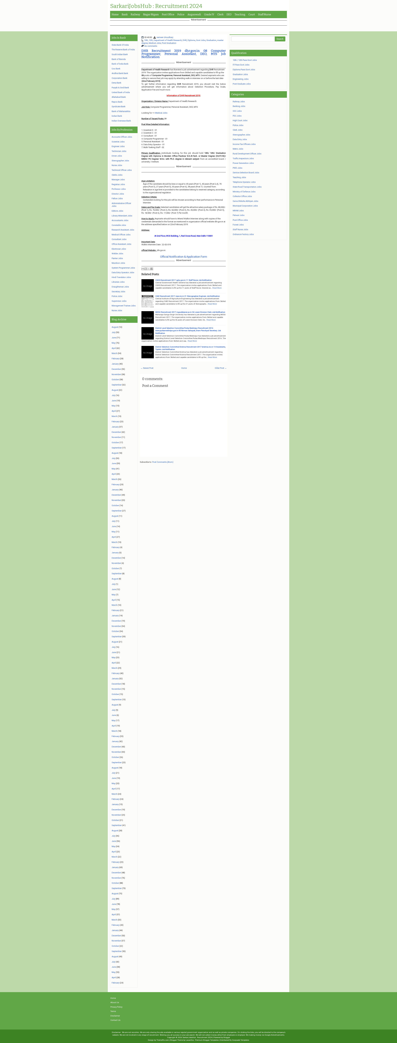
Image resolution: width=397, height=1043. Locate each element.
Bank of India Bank (120, 64)
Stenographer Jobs (120, 160)
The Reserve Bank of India (123, 49)
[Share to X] (148, 268)
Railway (135, 14)
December (116, 369)
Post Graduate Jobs (242, 84)
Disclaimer (115, 1016)
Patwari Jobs (238, 215)
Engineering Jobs (240, 79)
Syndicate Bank (118, 106)
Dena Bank (116, 83)
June (114, 337)
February (115, 358)
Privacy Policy (116, 1007)
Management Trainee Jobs (124, 305)
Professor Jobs (119, 189)
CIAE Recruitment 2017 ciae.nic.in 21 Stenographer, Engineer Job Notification (187, 296)
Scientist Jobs (118, 142)
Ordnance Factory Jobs (243, 234)
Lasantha (190, 1040)
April (114, 348)
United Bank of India (121, 92)
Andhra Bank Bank (120, 73)
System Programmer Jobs (123, 268)
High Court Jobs (240, 120)
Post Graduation (169, 43)
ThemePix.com (162, 1040)
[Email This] (142, 268)
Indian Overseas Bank (121, 121)
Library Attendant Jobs (122, 216)
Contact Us (115, 1020)
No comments (150, 46)
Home (115, 14)
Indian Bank (117, 116)
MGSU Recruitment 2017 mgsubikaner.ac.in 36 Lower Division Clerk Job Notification (190, 312)
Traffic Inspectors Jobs (243, 158)
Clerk (220, 14)
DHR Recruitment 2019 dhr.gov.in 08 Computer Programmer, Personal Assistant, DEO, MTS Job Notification (183, 54)
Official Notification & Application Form (183, 256)
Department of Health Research (168, 40)
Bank (125, 14)
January (115, 364)
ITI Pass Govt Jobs (241, 65)
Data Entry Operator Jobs (123, 272)
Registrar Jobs (118, 184)
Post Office (168, 14)
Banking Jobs (239, 106)
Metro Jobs (238, 149)
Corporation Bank (119, 78)
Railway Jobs (239, 101)
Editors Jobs (117, 211)
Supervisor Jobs (119, 301)
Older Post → (221, 368)
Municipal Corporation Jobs (245, 206)
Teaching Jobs (239, 177)
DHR (185, 40)
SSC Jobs (237, 111)
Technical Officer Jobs (122, 170)
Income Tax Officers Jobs (244, 144)
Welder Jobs (117, 253)
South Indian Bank (120, 54)
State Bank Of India (120, 45)
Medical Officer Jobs (121, 234)
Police (180, 14)
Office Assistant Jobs (121, 244)
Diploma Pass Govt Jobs (244, 69)
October (115, 379)
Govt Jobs (200, 40)
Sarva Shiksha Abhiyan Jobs (245, 201)
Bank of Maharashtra (121, 111)
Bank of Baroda (119, 59)
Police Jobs (117, 296)
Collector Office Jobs (242, 196)
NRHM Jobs (238, 210)
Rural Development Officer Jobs (247, 153)
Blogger (226, 1037)
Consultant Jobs (119, 239)
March (114, 353)
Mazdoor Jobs (118, 263)
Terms (113, 1011)
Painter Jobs (117, 258)
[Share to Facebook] (151, 268)
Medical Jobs (155, 43)
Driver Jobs (117, 156)
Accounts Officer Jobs (122, 137)
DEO (229, 14)
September (117, 385)
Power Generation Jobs (243, 163)
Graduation (211, 40)
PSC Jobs (237, 116)
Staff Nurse (264, 14)
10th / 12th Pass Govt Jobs (245, 60)
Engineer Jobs (118, 146)
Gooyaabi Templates (240, 1040)
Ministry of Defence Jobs (244, 191)
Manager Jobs (118, 179)
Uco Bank (116, 68)
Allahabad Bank (119, 97)
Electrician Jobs (119, 249)
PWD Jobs (237, 168)
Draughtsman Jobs (120, 287)
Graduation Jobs (240, 74)
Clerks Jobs (117, 175)
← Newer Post (147, 368)
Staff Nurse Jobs (240, 229)
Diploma (191, 40)
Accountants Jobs (120, 220)
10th (146, 40)
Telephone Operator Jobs (244, 182)
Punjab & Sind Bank (120, 87)
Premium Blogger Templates (207, 1040)
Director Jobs (118, 194)
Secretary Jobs (118, 291)
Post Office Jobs (240, 220)
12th (151, 40)
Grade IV (209, 14)
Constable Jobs (119, 225)
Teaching (240, 14)
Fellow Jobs (117, 198)
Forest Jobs (238, 225)
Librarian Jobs (118, 282)
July (113, 332)
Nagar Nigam (151, 14)
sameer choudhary (165, 37)
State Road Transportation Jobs (247, 187)
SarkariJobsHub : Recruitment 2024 (156, 6)
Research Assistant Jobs (123, 230)
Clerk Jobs (237, 130)
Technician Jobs (119, 151)
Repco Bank (117, 102)
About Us (114, 1002)
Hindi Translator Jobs (121, 277)
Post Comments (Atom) (162, 462)
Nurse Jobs (117, 165)
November (116, 374)
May (113, 343)
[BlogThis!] (145, 268)
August (115, 327)
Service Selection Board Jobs (246, 172)
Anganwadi (194, 14)
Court (251, 14)
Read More (216, 288)
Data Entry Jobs (240, 139)
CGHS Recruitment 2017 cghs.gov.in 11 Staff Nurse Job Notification (183, 280)
